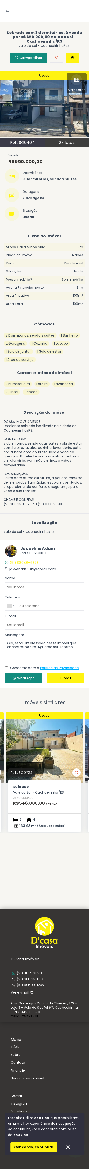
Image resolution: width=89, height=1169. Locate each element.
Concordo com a (44, 668)
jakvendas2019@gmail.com (32, 569)
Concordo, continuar (34, 1147)
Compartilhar (30, 57)
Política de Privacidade (59, 668)
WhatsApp (26, 678)
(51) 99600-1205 (30, 985)
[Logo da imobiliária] (45, 932)
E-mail (65, 678)
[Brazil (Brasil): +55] (10, 605)
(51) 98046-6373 (24, 562)
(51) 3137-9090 (29, 973)
